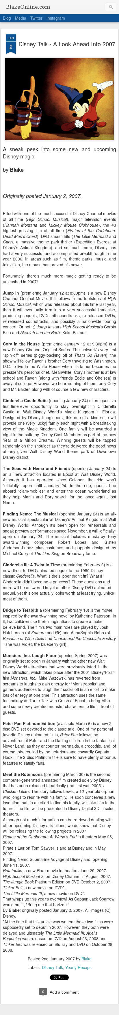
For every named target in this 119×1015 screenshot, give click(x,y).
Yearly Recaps (78, 967)
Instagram (56, 18)
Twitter (36, 18)
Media (20, 18)
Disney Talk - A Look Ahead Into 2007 (66, 44)
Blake (86, 959)
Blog (7, 18)
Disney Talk (52, 967)
